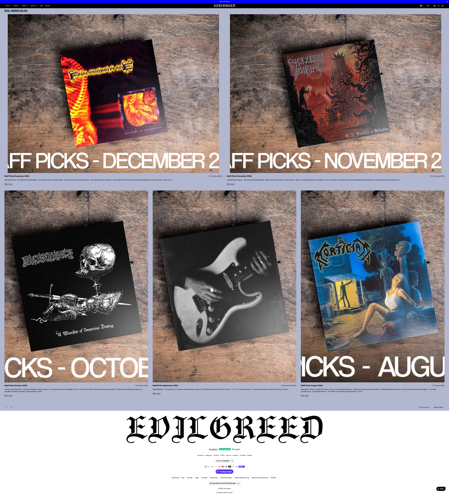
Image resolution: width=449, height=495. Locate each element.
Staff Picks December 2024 (16, 176)
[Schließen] (447, 1)
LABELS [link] (24, 5)
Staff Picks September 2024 (165, 385)
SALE (41, 6)
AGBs (197, 478)
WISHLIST (273, 478)
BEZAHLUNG (214, 478)
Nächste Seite (438, 407)
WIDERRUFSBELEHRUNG (242, 478)
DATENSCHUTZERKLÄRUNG (260, 478)
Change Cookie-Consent (224, 492)
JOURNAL (47, 6)
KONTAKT (190, 478)
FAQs (182, 478)
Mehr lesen (8, 184)
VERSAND (204, 478)
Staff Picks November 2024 (239, 176)
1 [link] (6, 407)
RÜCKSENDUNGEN (226, 478)
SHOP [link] (7, 5)
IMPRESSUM (176, 478)
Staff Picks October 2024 (15, 385)
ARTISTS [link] (15, 5)
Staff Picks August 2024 (312, 385)
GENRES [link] (33, 5)
